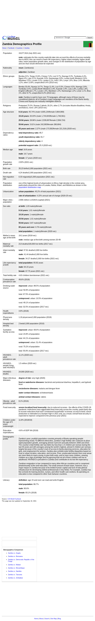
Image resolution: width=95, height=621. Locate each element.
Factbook (11, 48)
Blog (59, 618)
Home (4, 48)
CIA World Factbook (14, 499)
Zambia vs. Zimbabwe (15, 578)
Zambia (26, 48)
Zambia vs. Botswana (15, 556)
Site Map (54, 618)
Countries (19, 48)
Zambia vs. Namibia (14, 571)
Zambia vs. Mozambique (16, 568)
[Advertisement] (47, 17)
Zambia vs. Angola (14, 553)
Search (46, 618)
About (41, 618)
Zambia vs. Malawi (14, 565)
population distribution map (30, 187)
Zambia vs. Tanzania (15, 574)
